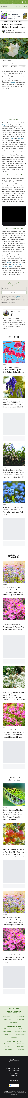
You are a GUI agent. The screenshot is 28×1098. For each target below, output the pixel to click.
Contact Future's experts (14, 1068)
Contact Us (20, 1014)
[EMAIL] (11, 315)
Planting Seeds (20, 1043)
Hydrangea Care (7, 1028)
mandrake (21, 138)
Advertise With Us (21, 1016)
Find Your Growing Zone (7, 1043)
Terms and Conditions (14, 1070)
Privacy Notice (19, 297)
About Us (7, 1014)
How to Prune (7, 1046)
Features (22, 32)
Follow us (15, 66)
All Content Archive (14, 1022)
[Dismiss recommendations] (26, 11)
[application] (14, 214)
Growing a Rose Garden (20, 1031)
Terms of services (18, 296)
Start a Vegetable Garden (14, 1052)
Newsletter (23, 66)
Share (6, 66)
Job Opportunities (20, 1019)
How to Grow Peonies (20, 1034)
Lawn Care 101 (20, 1046)
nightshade (11, 138)
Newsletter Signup (7, 1016)
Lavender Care (7, 1034)
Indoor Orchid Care (7, 1031)
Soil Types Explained (7, 1049)
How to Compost (20, 1049)
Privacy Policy (14, 1073)
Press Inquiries (7, 1019)
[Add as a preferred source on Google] (14, 1085)
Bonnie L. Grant (12, 30)
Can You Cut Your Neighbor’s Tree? (19, 6)
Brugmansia (5, 125)
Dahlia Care (14, 1037)
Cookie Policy (14, 1075)
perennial (12, 82)
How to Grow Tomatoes (21, 1028)
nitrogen (9, 262)
